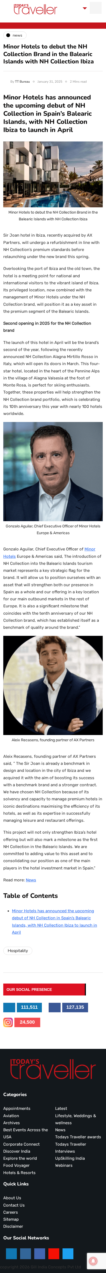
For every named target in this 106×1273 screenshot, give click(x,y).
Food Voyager (16, 1165)
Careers (10, 1212)
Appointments (16, 1108)
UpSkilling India (70, 1158)
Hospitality (18, 950)
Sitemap (11, 1219)
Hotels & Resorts (19, 1172)
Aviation (11, 1115)
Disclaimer (13, 1226)
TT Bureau (22, 81)
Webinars (64, 1165)
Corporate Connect (21, 1144)
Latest (61, 1108)
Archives (11, 1122)
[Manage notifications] (93, 1261)
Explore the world (20, 1158)
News (31, 880)
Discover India (16, 1151)
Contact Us (14, 1205)
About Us (12, 1197)
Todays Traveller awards (78, 1137)
